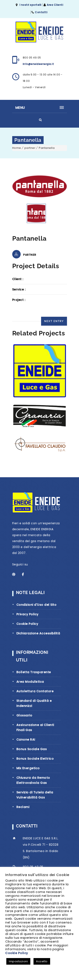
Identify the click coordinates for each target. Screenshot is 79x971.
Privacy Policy (27, 614)
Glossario (24, 715)
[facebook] (25, 574)
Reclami (22, 807)
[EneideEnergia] (39, 32)
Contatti (41, 12)
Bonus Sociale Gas (31, 749)
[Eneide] (39, 370)
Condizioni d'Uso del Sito (36, 605)
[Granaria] (39, 416)
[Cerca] (40, 120)
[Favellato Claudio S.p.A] (39, 444)
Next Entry (54, 321)
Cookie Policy (27, 624)
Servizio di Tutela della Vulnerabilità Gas (34, 794)
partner (30, 148)
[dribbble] (16, 574)
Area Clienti (55, 5)
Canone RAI (25, 739)
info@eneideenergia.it (38, 64)
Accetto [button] (42, 961)
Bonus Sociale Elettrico (35, 758)
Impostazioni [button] (18, 961)
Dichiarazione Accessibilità (38, 633)
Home (16, 148)
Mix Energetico (28, 768)
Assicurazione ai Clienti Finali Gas (35, 727)
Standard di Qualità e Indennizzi (34, 703)
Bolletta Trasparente (33, 672)
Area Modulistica (30, 681)
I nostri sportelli (31, 5)
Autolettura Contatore (35, 691)
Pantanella (47, 148)
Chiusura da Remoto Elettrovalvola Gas (33, 780)
